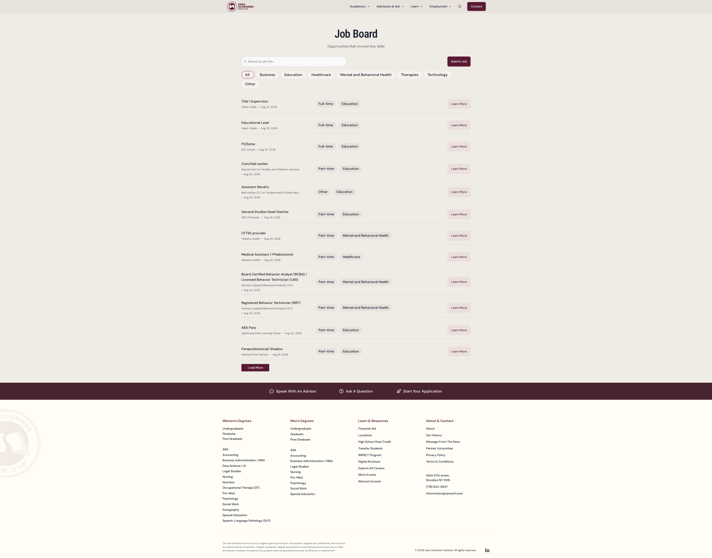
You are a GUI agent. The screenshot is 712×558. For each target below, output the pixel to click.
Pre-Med (228, 493)
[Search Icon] (460, 6)
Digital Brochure (369, 461)
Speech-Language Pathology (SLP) (246, 521)
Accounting (230, 455)
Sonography (230, 510)
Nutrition (228, 482)
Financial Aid (367, 428)
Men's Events (367, 475)
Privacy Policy (435, 455)
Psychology (230, 499)
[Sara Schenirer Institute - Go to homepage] (240, 6)
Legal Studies (231, 471)
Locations (365, 435)
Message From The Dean (443, 442)
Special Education (234, 515)
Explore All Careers (371, 468)
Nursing (227, 477)
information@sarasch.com (444, 493)
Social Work (230, 504)
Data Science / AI (234, 466)
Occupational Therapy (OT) (240, 488)
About (430, 428)
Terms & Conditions (440, 461)
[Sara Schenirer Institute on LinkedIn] (487, 550)
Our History (434, 435)
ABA (225, 449)
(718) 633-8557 (437, 487)
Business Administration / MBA (243, 460)
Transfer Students (370, 448)
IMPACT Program (369, 455)
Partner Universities (439, 448)
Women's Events (369, 481)
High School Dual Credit (374, 442)
